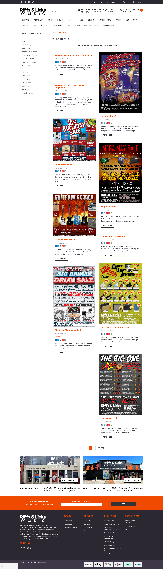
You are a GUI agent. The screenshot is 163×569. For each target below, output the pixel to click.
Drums (60, 20)
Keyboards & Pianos (29, 55)
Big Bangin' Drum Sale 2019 (68, 330)
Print (118, 20)
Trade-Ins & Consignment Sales (111, 537)
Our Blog (62, 33)
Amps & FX (39, 20)
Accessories (132, 20)
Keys (70, 20)
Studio (91, 20)
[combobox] (61, 11)
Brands (78, 2)
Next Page (101, 448)
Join (123, 504)
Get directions (70, 480)
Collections (26, 86)
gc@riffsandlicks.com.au (133, 488)
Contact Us (115, 2)
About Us (104, 2)
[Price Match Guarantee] (92, 10)
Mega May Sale (108, 206)
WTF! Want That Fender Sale (115, 327)
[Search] (74, 11)
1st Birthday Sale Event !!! (113, 236)
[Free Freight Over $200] (79, 11)
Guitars (26, 20)
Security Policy (109, 545)
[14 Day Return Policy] (106, 10)
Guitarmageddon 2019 (66, 239)
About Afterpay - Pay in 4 (112, 549)
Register (138, 2)
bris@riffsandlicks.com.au (70, 488)
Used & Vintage (29, 25)
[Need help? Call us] (121, 10)
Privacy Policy (109, 542)
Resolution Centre (70, 527)
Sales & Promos (90, 25)
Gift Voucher (73, 25)
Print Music (26, 72)
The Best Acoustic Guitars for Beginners (69, 86)
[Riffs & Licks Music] (33, 10)
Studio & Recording (29, 62)
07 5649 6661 (114, 488)
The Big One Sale (109, 418)
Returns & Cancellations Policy (111, 528)
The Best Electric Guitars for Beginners (74, 55)
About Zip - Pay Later (111, 554)
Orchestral (105, 20)
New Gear (25, 89)
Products (87, 2)
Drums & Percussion (29, 52)
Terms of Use (109, 521)
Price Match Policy (110, 533)
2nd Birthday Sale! (64, 164)
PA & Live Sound (28, 59)
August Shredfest (110, 116)
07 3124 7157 (51, 488)
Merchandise (27, 76)
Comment (59, 337)
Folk (50, 20)
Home (54, 33)
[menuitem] (56, 62)
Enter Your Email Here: (81, 501)
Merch (44, 25)
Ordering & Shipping (111, 524)
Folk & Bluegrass (28, 45)
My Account (68, 521)
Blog (96, 2)
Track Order (68, 524)
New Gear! (108, 25)
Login (127, 2)
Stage (80, 20)
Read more (61, 74)
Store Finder (88, 531)
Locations (57, 25)
